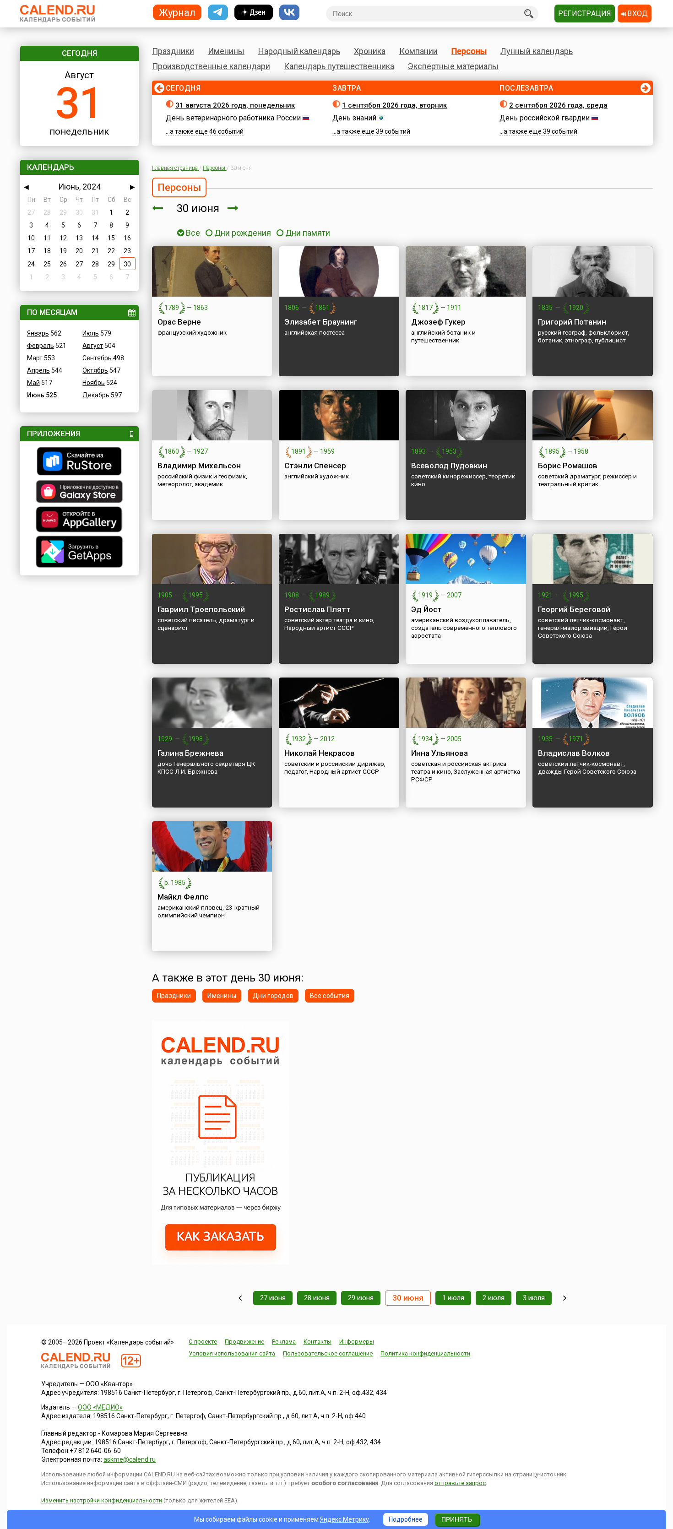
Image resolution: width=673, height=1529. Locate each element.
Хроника (369, 51)
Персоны (469, 51)
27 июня (273, 1298)
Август (92, 345)
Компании (418, 51)
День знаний (354, 118)
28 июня (317, 1298)
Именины (226, 51)
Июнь (35, 395)
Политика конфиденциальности (425, 1353)
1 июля (453, 1298)
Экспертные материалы (453, 66)
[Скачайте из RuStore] (79, 462)
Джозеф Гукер (438, 321)
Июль (90, 333)
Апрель (38, 370)
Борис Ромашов (567, 465)
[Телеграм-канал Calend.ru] (218, 13)
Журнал (177, 12)
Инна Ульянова (439, 753)
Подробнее (406, 1519)
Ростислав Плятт (317, 609)
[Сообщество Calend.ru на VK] (289, 13)
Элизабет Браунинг (321, 321)
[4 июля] (564, 1298)
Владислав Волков (574, 753)
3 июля (534, 1298)
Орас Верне (179, 321)
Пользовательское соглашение (328, 1353)
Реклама (284, 1341)
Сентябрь (97, 358)
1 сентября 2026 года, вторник (394, 105)
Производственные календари (211, 66)
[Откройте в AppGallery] (79, 520)
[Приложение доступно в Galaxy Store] (79, 492)
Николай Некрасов (319, 753)
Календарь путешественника (339, 66)
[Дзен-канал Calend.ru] (253, 13)
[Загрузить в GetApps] (79, 553)
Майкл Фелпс (182, 896)
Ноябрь (93, 382)
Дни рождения (242, 233)
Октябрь (95, 370)
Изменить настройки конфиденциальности (101, 1500)
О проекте (203, 1341)
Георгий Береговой (574, 609)
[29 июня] (157, 208)
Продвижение (244, 1341)
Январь (38, 333)
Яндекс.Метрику (344, 1519)
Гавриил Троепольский (201, 609)
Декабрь (95, 395)
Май (33, 382)
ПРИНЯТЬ (456, 1519)
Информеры (356, 1341)
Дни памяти (307, 233)
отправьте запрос (460, 1483)
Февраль (40, 345)
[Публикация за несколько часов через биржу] (220, 1262)
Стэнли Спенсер (315, 465)
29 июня (361, 1298)
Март (35, 358)
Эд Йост (426, 609)
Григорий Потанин (572, 321)
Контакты (317, 1341)
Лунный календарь (536, 51)
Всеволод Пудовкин (449, 465)
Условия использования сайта (232, 1353)
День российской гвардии (544, 118)
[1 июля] (233, 208)
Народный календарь (299, 51)
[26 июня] (240, 1298)
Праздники (173, 51)
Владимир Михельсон (199, 465)
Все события (329, 995)
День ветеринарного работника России (233, 118)
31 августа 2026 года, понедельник (235, 105)
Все (192, 233)
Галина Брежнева (190, 753)
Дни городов (273, 995)
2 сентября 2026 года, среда (558, 105)
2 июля (494, 1298)
